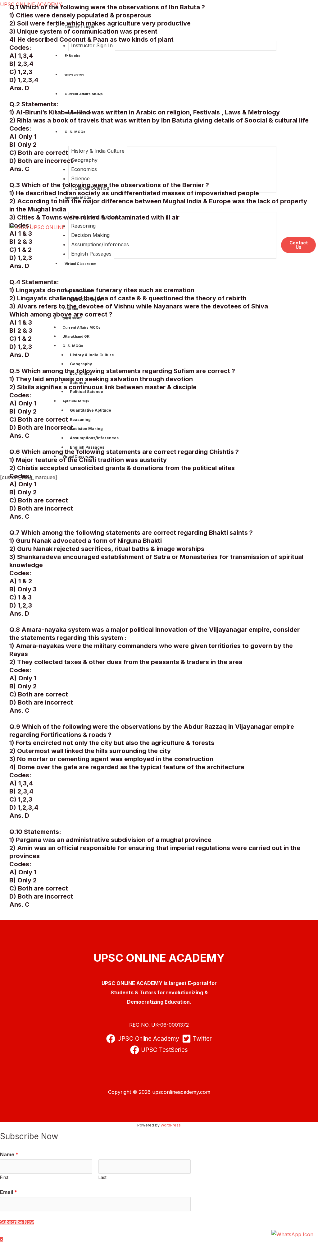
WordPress (171, 1125)
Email (8, 1192)
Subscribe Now (17, 1222)
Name (9, 1154)
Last (102, 1177)
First (4, 1177)
